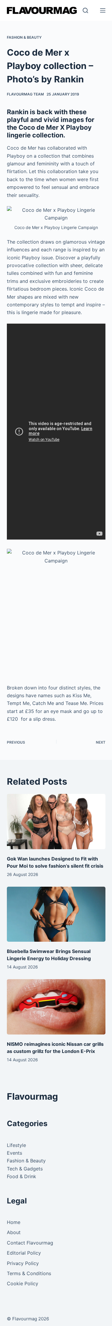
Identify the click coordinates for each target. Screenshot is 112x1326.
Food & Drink (21, 1176)
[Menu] (102, 10)
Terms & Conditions (29, 1273)
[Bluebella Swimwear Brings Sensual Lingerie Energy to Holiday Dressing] (56, 914)
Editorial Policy (24, 1253)
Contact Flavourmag (30, 1243)
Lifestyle (16, 1145)
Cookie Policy (22, 1283)
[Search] (85, 10)
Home (13, 1222)
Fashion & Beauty (24, 37)
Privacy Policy (23, 1263)
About (14, 1232)
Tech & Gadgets (25, 1169)
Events (14, 1153)
